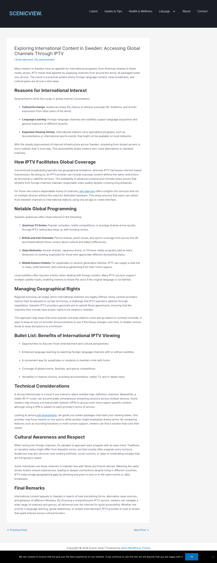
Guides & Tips (113, 11)
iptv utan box (87, 191)
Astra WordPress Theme (135, 548)
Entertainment (24, 59)
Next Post (141, 530)
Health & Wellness (140, 11)
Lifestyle (164, 11)
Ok (191, 556)
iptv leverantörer (46, 415)
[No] (212, 557)
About (186, 11)
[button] (171, 11)
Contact (202, 11)
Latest (94, 11)
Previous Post (17, 530)
